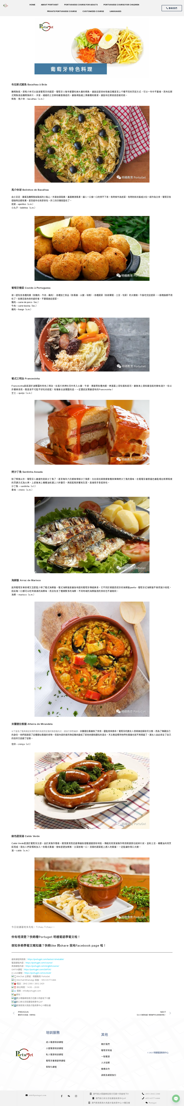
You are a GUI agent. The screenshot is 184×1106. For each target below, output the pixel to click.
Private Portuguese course (62, 11)
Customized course (93, 11)
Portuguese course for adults (81, 4)
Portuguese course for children (121, 4)
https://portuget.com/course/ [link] (39, 962)
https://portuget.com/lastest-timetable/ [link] (46, 959)
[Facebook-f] (61, 1096)
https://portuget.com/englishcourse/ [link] (42, 966)
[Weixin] (68, 1096)
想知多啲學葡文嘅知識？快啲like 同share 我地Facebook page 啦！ (59, 945)
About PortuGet (50, 4)
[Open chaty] (176, 1098)
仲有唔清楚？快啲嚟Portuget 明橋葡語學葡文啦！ (46, 937)
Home (32, 4)
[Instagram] (76, 1096)
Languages (115, 11)
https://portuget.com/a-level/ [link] (37, 973)
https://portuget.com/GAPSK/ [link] (37, 969)
